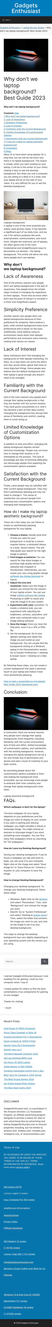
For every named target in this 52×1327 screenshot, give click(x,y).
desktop (43, 899)
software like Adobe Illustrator (25, 576)
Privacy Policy (11, 1221)
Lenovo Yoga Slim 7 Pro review (19, 1254)
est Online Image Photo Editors (19, 1083)
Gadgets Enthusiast (26, 8)
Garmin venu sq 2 (13, 1049)
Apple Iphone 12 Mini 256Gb (18, 1066)
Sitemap (8, 1275)
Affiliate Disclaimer (13, 1228)
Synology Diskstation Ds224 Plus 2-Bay (24, 1071)
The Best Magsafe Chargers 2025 (21, 1054)
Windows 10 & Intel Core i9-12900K (22, 1294)
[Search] (44, 962)
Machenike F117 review (15, 1301)
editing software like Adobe (31, 595)
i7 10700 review (12, 1248)
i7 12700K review (12, 1314)
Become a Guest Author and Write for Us (24, 1268)
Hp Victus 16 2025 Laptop (17, 1062)
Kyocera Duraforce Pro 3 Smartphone (23, 1037)
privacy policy (23, 1167)
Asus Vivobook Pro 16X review (19, 1199)
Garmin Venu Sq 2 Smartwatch (19, 1045)
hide (16, 113)
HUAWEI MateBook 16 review (18, 1307)
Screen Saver (40, 915)
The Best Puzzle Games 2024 (19, 1079)
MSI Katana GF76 (13, 1187)
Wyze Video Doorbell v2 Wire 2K (20, 1032)
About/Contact (11, 1215)
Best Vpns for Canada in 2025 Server (23, 1075)
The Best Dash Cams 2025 (17, 1088)
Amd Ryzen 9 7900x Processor (19, 1028)
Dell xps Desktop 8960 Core (18, 1058)
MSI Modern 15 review (15, 1241)
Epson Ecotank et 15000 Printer (20, 1041)
